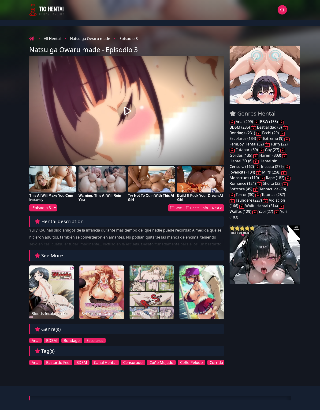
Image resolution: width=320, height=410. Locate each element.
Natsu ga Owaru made (90, 38)
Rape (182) (275, 177)
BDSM (51, 340)
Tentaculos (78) (272, 189)
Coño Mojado (161, 362)
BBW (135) (269, 121)
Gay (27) (272, 149)
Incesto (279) (272, 166)
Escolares (94, 340)
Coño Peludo (191, 362)
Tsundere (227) (249, 200)
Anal (35, 340)
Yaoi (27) (265, 211)
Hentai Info (198, 208)
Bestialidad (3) (269, 127)
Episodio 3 (128, 38)
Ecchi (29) (270, 132)
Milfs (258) (271, 172)
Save (178, 208)
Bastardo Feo (58, 362)
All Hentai (52, 38)
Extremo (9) (273, 138)
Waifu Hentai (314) (261, 205)
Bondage (72, 340)
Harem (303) (270, 155)
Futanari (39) (247, 149)
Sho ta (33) (272, 183)
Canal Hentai (105, 362)
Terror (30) (245, 194)
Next (216, 208)
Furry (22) (279, 144)
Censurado (133, 362)
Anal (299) (244, 121)
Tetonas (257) (272, 194)
